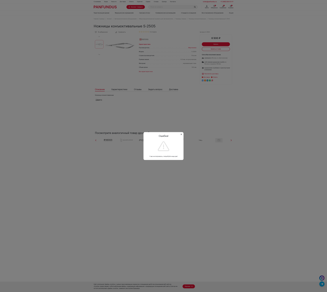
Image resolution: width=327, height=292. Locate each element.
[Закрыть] (181, 134)
